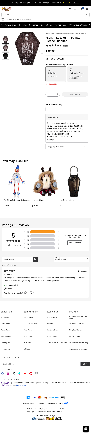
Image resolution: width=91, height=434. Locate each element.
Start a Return (6, 336)
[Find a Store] (70, 9)
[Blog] (36, 373)
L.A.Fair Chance (74, 336)
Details (76, 3)
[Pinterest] (30, 373)
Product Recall (51, 336)
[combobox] (45, 14)
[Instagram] (8, 373)
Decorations (50, 33)
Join (85, 364)
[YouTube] (25, 373)
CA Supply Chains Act (76, 323)
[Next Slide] (42, 51)
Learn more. (21, 385)
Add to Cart (75, 94)
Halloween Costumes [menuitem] (28, 25)
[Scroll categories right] (89, 24)
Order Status (5, 323)
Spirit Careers (28, 336)
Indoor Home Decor (63, 33)
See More (51, 140)
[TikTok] (19, 373)
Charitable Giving (52, 330)
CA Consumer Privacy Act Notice (78, 317)
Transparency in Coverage (78, 349)
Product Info (5, 349)
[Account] (75, 9)
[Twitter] (13, 373)
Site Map (49, 323)
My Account (5, 317)
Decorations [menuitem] (46, 25)
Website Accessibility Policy (78, 343)
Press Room (28, 330)
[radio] (56, 74)
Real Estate (27, 343)
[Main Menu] (87, 9)
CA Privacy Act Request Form (56, 343)
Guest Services (51, 317)
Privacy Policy (41, 403)
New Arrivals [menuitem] (10, 25)
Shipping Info (5, 343)
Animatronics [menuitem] (60, 25)
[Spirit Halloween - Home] (6, 9)
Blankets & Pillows (79, 33)
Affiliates (27, 349)
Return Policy (5, 330)
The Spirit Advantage (31, 323)
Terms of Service (28, 403)
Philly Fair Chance (75, 330)
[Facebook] (2, 373)
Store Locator (28, 317)
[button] (27, 49)
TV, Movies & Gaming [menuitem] (78, 25)
